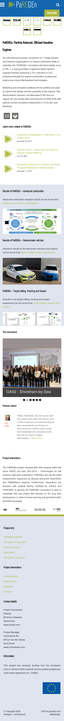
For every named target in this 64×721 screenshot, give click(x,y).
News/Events (10, 581)
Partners (8, 591)
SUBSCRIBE (52, 13)
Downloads (9, 552)
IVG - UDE (6, 424)
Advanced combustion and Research (20, 203)
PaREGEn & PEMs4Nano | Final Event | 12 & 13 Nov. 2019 (38, 136)
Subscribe (8, 586)
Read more (36, 438)
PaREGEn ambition (13, 536)
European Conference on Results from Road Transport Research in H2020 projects (38, 166)
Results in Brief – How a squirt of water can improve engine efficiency (37, 151)
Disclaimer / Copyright (14, 557)
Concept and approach (15, 541)
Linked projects (11, 576)
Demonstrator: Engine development (38, 252)
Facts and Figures (12, 547)
